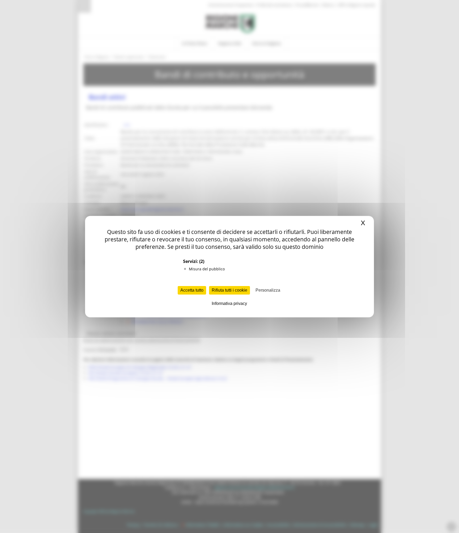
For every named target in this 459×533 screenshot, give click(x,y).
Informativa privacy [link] (229, 303)
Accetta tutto (191, 290)
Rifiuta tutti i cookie (229, 290)
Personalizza (268, 290)
